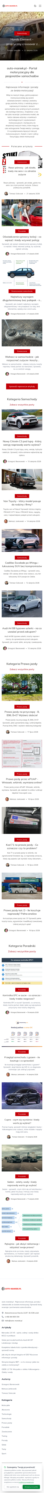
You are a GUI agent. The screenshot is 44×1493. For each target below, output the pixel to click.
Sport (4, 1453)
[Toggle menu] (40, 6)
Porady (5, 1440)
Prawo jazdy (22, 707)
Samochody (22, 33)
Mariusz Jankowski (9, 1389)
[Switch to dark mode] (35, 6)
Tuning (4, 1436)
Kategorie (7, 1400)
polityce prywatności (26, 1482)
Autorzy (6, 1379)
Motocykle (6, 1405)
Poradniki (22, 231)
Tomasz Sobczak (9, 1393)
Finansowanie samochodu (22, 291)
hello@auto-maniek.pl (13, 1321)
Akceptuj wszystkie (31, 1487)
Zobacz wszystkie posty (22, 404)
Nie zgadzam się (13, 1487)
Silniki (4, 1445)
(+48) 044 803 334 (12, 1317)
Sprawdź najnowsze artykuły (22, 386)
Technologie (6, 1414)
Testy (4, 1449)
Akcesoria (6, 1410)
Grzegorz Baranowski (10, 1384)
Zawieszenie (22, 162)
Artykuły (6, 1327)
